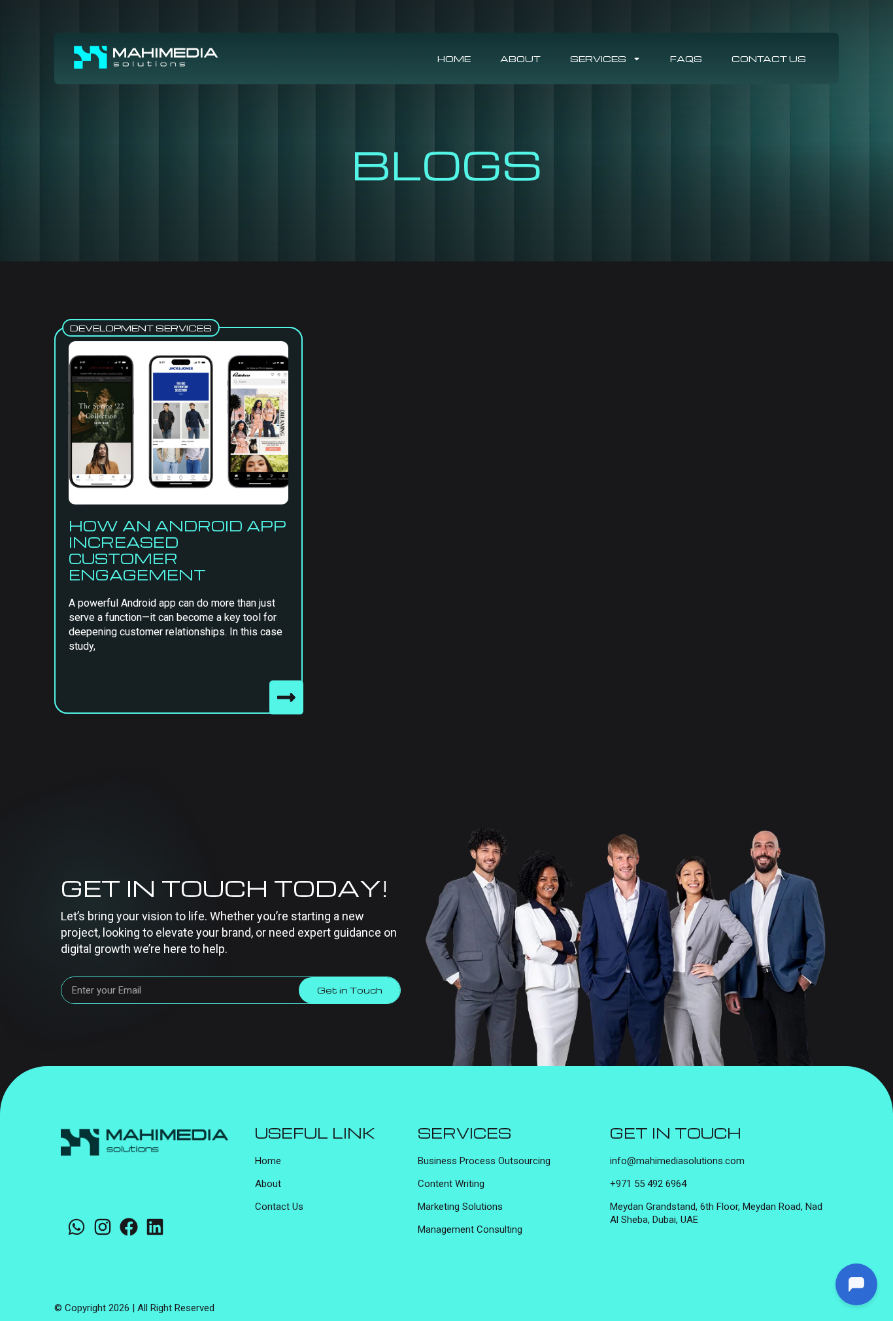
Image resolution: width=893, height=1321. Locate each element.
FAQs (686, 58)
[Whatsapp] (76, 1227)
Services (598, 58)
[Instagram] (102, 1227)
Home (454, 58)
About (520, 58)
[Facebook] (129, 1227)
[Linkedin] (155, 1227)
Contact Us (769, 58)
